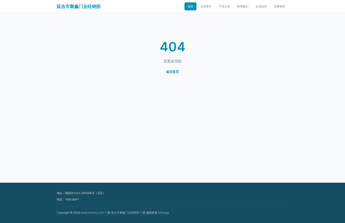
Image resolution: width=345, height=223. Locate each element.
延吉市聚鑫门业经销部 (79, 6)
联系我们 (242, 6)
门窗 (107, 212)
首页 (190, 6)
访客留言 (279, 6)
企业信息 (261, 6)
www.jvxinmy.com (92, 212)
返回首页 (172, 72)
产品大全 (224, 6)
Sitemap (163, 212)
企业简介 (206, 6)
